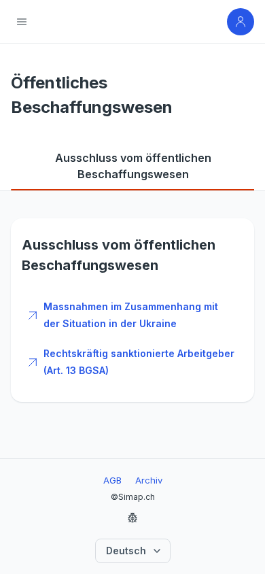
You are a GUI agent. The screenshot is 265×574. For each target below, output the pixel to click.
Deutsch (126, 550)
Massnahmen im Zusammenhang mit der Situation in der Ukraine (130, 315)
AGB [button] (112, 480)
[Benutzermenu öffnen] (240, 21)
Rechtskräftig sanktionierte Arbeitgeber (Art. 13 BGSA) (138, 362)
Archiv (148, 480)
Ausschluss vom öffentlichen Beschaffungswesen (133, 166)
